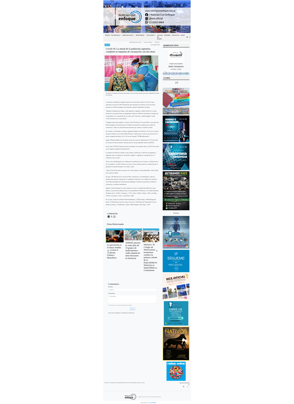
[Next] (156, 251)
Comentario (111, 293)
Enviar (132, 309)
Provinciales (128, 35)
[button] (187, 37)
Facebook (176, 213)
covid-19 (157, 42)
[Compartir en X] (111, 217)
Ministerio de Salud (135, 42)
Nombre (110, 287)
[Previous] (108, 251)
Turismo (167, 35)
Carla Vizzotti (148, 42)
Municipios (140, 35)
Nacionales (116, 35)
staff (183, 35)
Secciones (151, 35)
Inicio (107, 35)
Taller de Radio (160, 37)
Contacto (175, 35)
